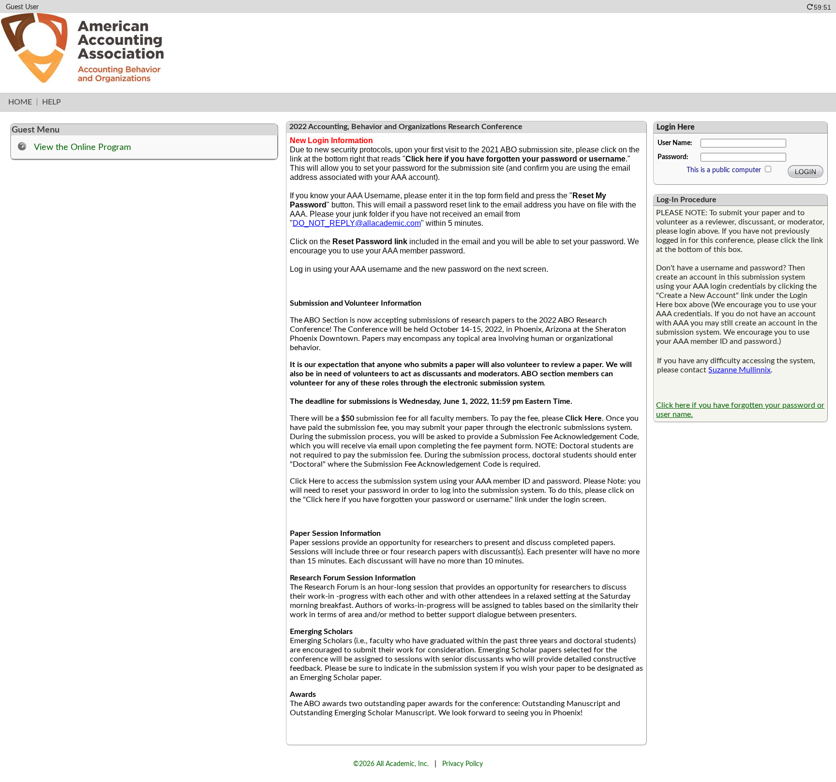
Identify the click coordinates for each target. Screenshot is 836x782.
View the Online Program (82, 147)
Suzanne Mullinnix (739, 370)
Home (20, 102)
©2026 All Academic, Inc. (391, 763)
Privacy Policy (462, 763)
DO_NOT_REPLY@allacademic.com (357, 223)
